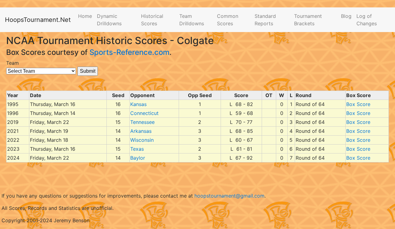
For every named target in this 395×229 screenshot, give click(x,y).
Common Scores (227, 20)
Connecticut (144, 113)
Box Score (358, 104)
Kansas (138, 104)
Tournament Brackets (308, 20)
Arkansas (141, 131)
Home (85, 16)
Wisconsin (142, 140)
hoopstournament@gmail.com (229, 196)
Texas (137, 149)
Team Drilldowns (191, 20)
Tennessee (142, 122)
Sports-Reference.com (129, 52)
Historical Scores (152, 20)
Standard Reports (265, 20)
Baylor (137, 158)
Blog (346, 16)
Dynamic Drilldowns (109, 20)
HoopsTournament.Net (38, 19)
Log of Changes (366, 20)
